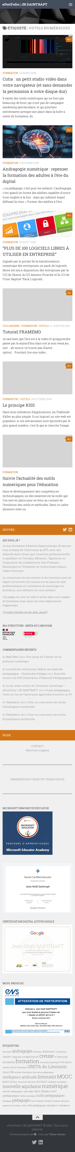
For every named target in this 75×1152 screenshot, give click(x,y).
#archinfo (7, 1051)
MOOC (64, 1076)
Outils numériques (28, 1096)
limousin (47, 1077)
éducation (52, 1105)
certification (61, 1051)
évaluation (64, 1105)
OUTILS (44, 326)
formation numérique (49, 1062)
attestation (37, 1052)
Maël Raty (12, 656)
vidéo (24, 1105)
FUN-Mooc (66, 1062)
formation (27, 1061)
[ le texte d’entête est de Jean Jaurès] (25, 612)
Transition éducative (60, 1101)
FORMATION (10, 73)
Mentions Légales (37, 750)
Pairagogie (7, 1101)
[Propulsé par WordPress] (35, 1134)
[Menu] (70, 4)
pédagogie (21, 1100)
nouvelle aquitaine (22, 1086)
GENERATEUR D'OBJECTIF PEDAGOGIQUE (37, 779)
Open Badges (42, 1091)
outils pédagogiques (50, 1096)
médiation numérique (57, 1082)
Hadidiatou (13, 702)
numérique (55, 1086)
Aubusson (49, 1051)
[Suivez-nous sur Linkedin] (70, 529)
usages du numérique (12, 1105)
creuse (46, 1056)
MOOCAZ (7, 1081)
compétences (30, 1056)
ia (11, 1071)
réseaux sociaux (43, 1100)
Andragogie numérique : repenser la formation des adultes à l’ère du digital (35, 175)
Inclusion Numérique (23, 1072)
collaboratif (16, 1057)
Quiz (33, 1101)
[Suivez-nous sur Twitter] (65, 529)
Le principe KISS (19, 405)
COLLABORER (11, 326)
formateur (9, 1062)
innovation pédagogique (43, 1072)
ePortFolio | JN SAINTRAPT (24, 4)
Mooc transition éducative (24, 1081)
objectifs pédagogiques (13, 1091)
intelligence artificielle (20, 1077)
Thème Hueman (57, 1134)
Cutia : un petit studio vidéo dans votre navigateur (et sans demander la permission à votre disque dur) (37, 85)
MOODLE (42, 1081)
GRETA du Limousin (47, 1066)
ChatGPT (7, 1056)
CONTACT (37, 746)
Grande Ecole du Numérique (15, 1067)
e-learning (60, 1056)
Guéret (6, 1072)
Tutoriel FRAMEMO (22, 331)
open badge (28, 1091)
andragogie (22, 1051)
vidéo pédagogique (36, 1105)
